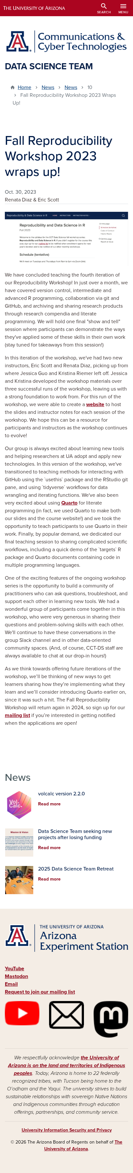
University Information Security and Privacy (67, 1130)
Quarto (69, 503)
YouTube (14, 968)
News (48, 87)
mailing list (17, 715)
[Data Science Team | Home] (66, 41)
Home (24, 87)
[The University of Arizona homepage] (39, 8)
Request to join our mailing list (40, 992)
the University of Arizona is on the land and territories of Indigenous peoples (66, 1065)
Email (11, 984)
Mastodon (16, 976)
